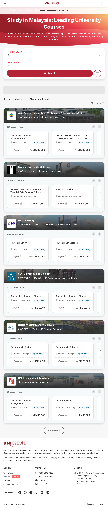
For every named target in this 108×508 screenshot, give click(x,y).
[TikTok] (36, 492)
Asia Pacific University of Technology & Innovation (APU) (50, 113)
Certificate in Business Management (21, 402)
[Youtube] (31, 492)
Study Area (13, 62)
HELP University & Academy (33, 378)
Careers (7, 477)
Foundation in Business (22, 347)
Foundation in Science (66, 243)
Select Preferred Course (52, 10)
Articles (6, 481)
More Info (96, 103)
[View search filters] (97, 73)
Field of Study (15, 52)
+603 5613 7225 (46, 473)
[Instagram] (25, 492)
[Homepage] (52, 3)
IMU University (26, 220)
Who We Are (8, 473)
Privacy (102, 504)
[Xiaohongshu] (48, 492)
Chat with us (44, 480)
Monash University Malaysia (34, 167)
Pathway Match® (10, 484)
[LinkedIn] (42, 492)
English (92, 504)
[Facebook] (19, 492)
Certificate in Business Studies (25, 296)
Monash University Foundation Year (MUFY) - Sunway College (25, 190)
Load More (54, 430)
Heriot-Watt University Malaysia (36, 324)
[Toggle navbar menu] (5, 3)
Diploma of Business (65, 189)
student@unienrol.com (49, 484)
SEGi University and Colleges (34, 273)
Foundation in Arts (19, 243)
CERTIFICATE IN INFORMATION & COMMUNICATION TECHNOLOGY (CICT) (71, 137)
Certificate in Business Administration (21, 136)
